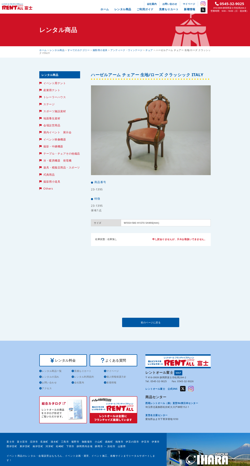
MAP (178, 372)
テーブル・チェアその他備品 (61, 153)
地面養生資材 (51, 118)
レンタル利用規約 (84, 376)
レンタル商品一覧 (52, 370)
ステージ (49, 104)
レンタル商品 (122, 9)
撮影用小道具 (51, 181)
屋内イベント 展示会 (57, 132)
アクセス (47, 388)
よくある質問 (115, 360)
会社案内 (152, 3)
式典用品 (49, 174)
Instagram (203, 3)
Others (48, 188)
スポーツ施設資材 (54, 111)
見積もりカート (169, 9)
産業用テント (51, 90)
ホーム (105, 9)
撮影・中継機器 (53, 146)
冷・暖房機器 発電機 (57, 160)
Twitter (203, 9)
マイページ (189, 3)
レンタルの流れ (50, 376)
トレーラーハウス (54, 97)
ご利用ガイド (145, 9)
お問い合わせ (169, 3)
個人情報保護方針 (116, 376)
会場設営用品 (51, 125)
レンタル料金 (65, 360)
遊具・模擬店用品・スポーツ (61, 167)
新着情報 (189, 9)
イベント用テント (54, 83)
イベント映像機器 (54, 139)
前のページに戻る (151, 322)
